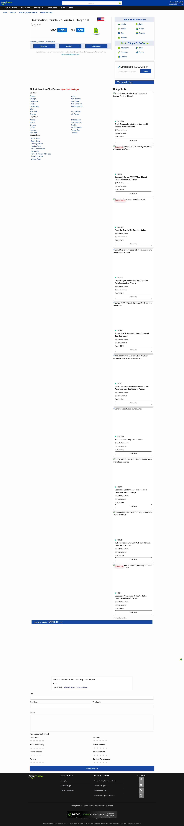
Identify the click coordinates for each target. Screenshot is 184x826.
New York (33, 111)
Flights (123, 28)
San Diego (75, 101)
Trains (141, 28)
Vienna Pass (36, 159)
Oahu (73, 96)
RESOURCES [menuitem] (52, 8)
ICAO (53, 30)
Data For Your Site (100, 791)
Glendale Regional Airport (28, 12)
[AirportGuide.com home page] (6, 3)
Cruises (142, 33)
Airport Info (43, 46)
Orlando (33, 114)
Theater (123, 56)
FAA (73, 30)
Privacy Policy (88, 806)
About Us (79, 806)
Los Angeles (34, 106)
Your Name (34, 702)
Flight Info (69, 46)
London (33, 104)
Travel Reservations (67, 791)
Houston (33, 130)
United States (50, 41)
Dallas (32, 127)
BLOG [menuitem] (71, 8)
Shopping (64, 781)
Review (32, 712)
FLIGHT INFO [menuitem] (25, 8)
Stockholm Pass (37, 156)
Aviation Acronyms (100, 786)
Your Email (96, 702)
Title (31, 694)
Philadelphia (76, 120)
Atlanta (32, 120)
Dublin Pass (35, 141)
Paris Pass (35, 151)
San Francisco (76, 104)
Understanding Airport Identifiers (105, 781)
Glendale (33, 41)
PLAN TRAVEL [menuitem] (39, 8)
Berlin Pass (35, 138)
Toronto (74, 132)
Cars (122, 33)
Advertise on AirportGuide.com (104, 795)
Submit (146, 71)
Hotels (123, 24)
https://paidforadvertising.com (70, 54)
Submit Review (92, 768)
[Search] (120, 3)
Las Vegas (34, 101)
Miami (32, 109)
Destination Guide (46, 12)
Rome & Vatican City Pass (41, 154)
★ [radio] (31, 740)
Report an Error (99, 806)
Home (5, 12)
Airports (13, 12)
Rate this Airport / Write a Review (75, 687)
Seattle (74, 125)
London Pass (36, 146)
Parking (123, 37)
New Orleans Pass (38, 148)
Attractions (124, 48)
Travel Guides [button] (96, 46)
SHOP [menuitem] (63, 8)
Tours (141, 48)
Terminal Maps (66, 786)
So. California (76, 127)
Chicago (33, 98)
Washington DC (77, 106)
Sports (141, 52)
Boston (32, 96)
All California (76, 111)
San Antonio (76, 98)
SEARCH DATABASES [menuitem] (10, 8)
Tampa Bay (75, 130)
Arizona (41, 41)
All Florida (75, 114)
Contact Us (109, 806)
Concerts (124, 52)
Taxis (141, 24)
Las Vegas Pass (37, 143)
